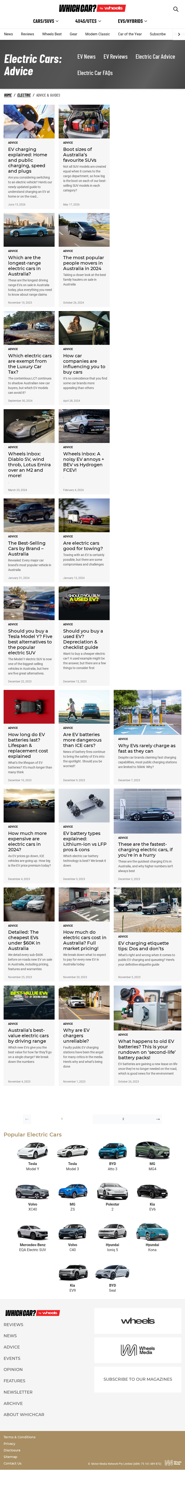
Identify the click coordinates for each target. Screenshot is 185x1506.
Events (12, 1358)
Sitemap (10, 1457)
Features (14, 1380)
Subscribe (158, 34)
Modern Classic (97, 34)
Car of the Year (130, 34)
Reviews (27, 34)
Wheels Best (52, 34)
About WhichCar (24, 1414)
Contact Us (12, 1463)
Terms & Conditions (19, 1437)
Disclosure (12, 1450)
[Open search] (176, 9)
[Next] (179, 34)
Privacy (9, 1444)
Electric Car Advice (155, 56)
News (8, 34)
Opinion (13, 1369)
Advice (12, 1347)
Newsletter (18, 1392)
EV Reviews (115, 56)
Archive (13, 1403)
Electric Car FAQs (95, 72)
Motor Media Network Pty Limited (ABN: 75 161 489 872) (126, 1463)
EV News (86, 56)
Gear (73, 34)
